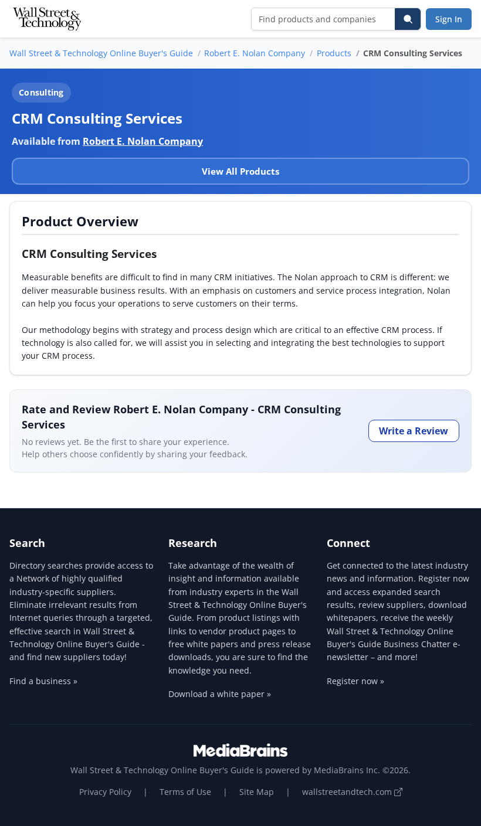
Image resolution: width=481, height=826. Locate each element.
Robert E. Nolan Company (254, 53)
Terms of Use (185, 791)
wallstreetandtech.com (348, 791)
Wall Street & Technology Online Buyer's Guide (101, 53)
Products (334, 53)
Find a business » (43, 680)
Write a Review (413, 430)
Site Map (256, 791)
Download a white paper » (219, 693)
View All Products (240, 171)
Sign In (448, 19)
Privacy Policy (105, 791)
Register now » (355, 680)
